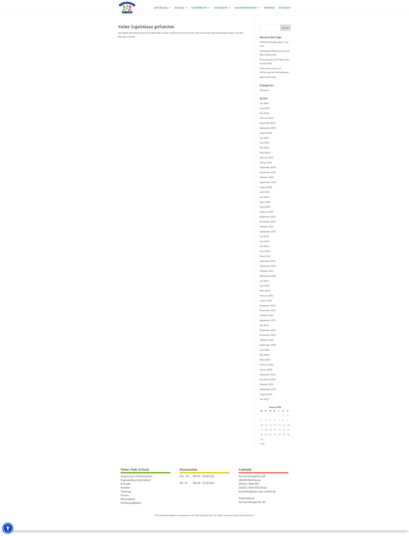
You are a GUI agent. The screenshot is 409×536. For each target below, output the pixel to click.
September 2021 (268, 320)
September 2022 (268, 275)
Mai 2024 (264, 197)
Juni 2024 (264, 192)
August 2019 (266, 394)
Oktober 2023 (267, 226)
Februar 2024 (266, 211)
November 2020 (268, 335)
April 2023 (265, 251)
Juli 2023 (264, 236)
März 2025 (265, 152)
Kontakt (285, 8)
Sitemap (126, 491)
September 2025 (268, 128)
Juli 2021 (264, 325)
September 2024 (268, 182)
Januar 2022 (266, 300)
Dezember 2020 (267, 330)
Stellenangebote (131, 502)
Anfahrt (125, 487)
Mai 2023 (264, 246)
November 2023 (268, 221)
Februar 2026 (266, 118)
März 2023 (265, 256)
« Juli (262, 443)
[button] (7, 528)
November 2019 (268, 379)
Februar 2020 (266, 364)
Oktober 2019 (267, 384)
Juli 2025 (264, 137)
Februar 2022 (266, 295)
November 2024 (268, 172)
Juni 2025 (264, 142)
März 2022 (265, 290)
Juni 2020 (264, 349)
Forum (125, 495)
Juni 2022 (264, 285)
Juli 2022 (264, 280)
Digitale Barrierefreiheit (136, 480)
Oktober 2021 (267, 315)
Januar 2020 (266, 369)
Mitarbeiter (128, 499)
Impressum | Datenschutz (136, 476)
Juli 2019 (264, 399)
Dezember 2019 (267, 374)
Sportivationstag (268, 77)
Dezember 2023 (267, 216)
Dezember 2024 (267, 167)
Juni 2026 (264, 108)
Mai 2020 (264, 354)
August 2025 (266, 132)
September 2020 (268, 345)
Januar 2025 (266, 162)
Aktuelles (160, 8)
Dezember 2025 (267, 123)
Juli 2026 (264, 103)
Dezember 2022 (267, 261)
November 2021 (268, 310)
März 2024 (265, 206)
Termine (269, 8)
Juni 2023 (264, 241)
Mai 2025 (264, 147)
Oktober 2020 (267, 340)
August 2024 (266, 187)
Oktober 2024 (267, 177)
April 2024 (265, 201)
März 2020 (265, 359)
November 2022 (268, 266)
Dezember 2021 (267, 305)
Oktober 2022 (267, 271)
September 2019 (268, 389)
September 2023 (268, 231)
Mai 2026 (264, 113)
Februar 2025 (266, 157)
